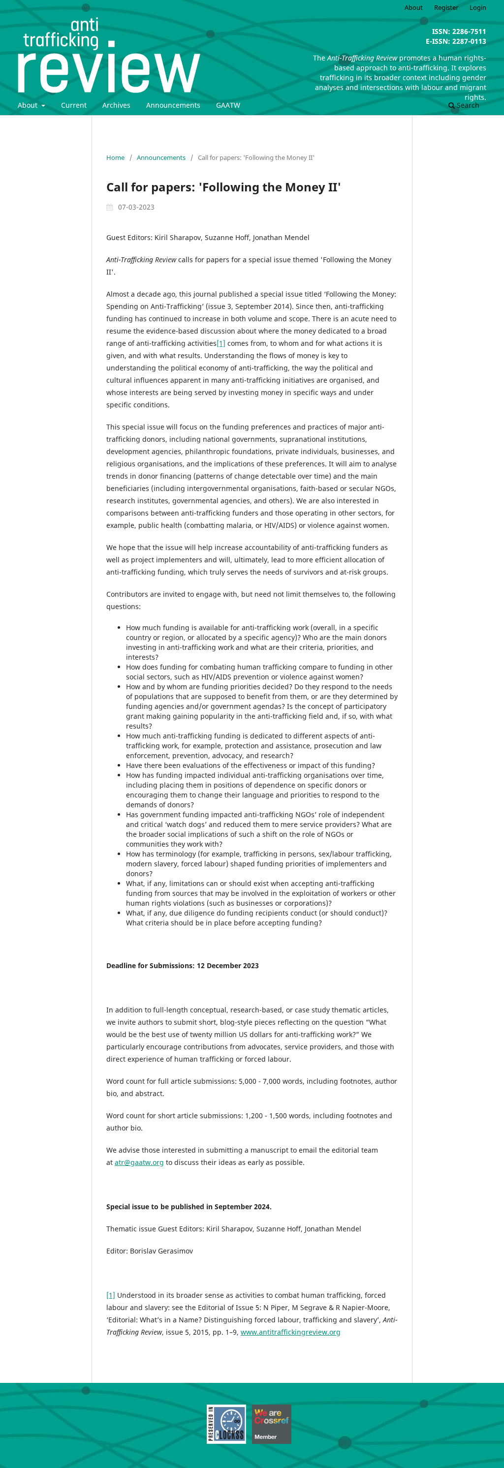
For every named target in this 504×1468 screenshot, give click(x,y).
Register (446, 7)
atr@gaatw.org (139, 1162)
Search (467, 105)
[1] (221, 343)
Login (478, 7)
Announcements (173, 105)
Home (115, 157)
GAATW (228, 105)
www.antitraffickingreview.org (291, 1332)
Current (74, 105)
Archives (116, 105)
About (28, 105)
